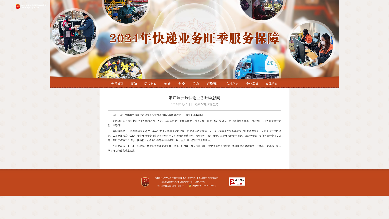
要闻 (134, 83)
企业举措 (252, 83)
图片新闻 (150, 83)
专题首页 (117, 83)
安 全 (181, 83)
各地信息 (232, 83)
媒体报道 (272, 83)
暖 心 (196, 83)
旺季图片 (213, 83)
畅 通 (167, 83)
